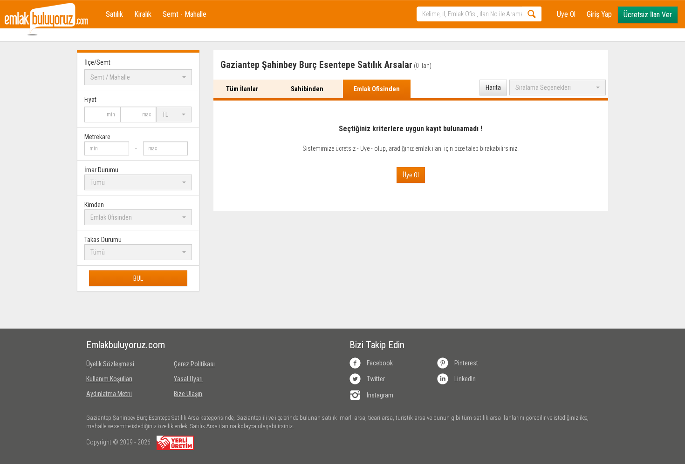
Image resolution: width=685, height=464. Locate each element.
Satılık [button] (114, 14)
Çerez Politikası (194, 364)
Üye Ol (566, 14)
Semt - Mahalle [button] (184, 14)
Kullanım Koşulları (109, 379)
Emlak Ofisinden (377, 89)
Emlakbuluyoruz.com (123, 344)
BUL (138, 278)
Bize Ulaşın (188, 393)
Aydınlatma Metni (109, 393)
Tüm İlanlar (242, 89)
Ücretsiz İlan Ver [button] (647, 14)
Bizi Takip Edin (376, 344)
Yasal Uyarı (188, 379)
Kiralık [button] (142, 14)
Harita (493, 87)
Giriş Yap (599, 14)
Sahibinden (307, 89)
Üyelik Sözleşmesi (110, 364)
